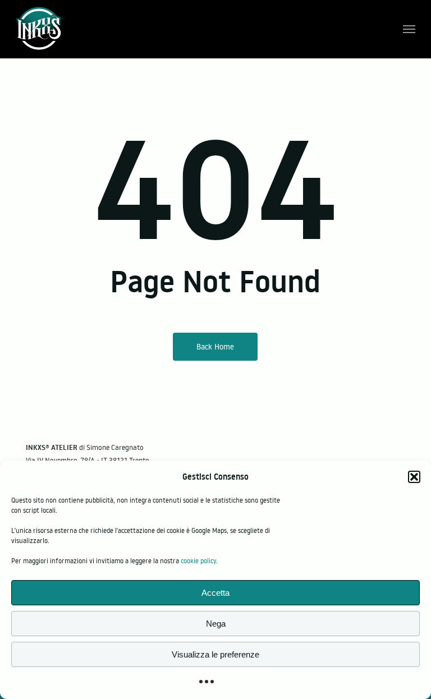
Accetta (215, 592)
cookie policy (198, 561)
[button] (414, 476)
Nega (216, 623)
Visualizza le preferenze (215, 654)
